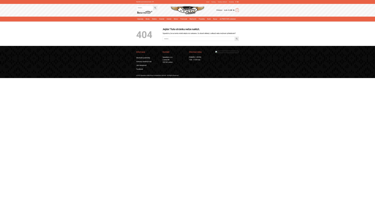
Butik (209, 19)
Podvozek (183, 19)
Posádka (202, 19)
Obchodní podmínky (143, 58)
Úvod (207, 2)
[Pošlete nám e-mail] (237, 2)
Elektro (154, 19)
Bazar (215, 19)
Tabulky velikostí (222, 2)
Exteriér (161, 19)
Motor (176, 19)
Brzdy (148, 19)
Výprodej (140, 19)
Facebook (139, 69)
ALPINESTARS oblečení (228, 19)
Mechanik (193, 19)
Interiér (169, 19)
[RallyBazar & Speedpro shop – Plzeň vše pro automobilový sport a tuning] (187, 10)
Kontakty (231, 2)
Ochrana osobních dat (143, 62)
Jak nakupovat (141, 65)
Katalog (213, 2)
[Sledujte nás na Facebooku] (236, 2)
